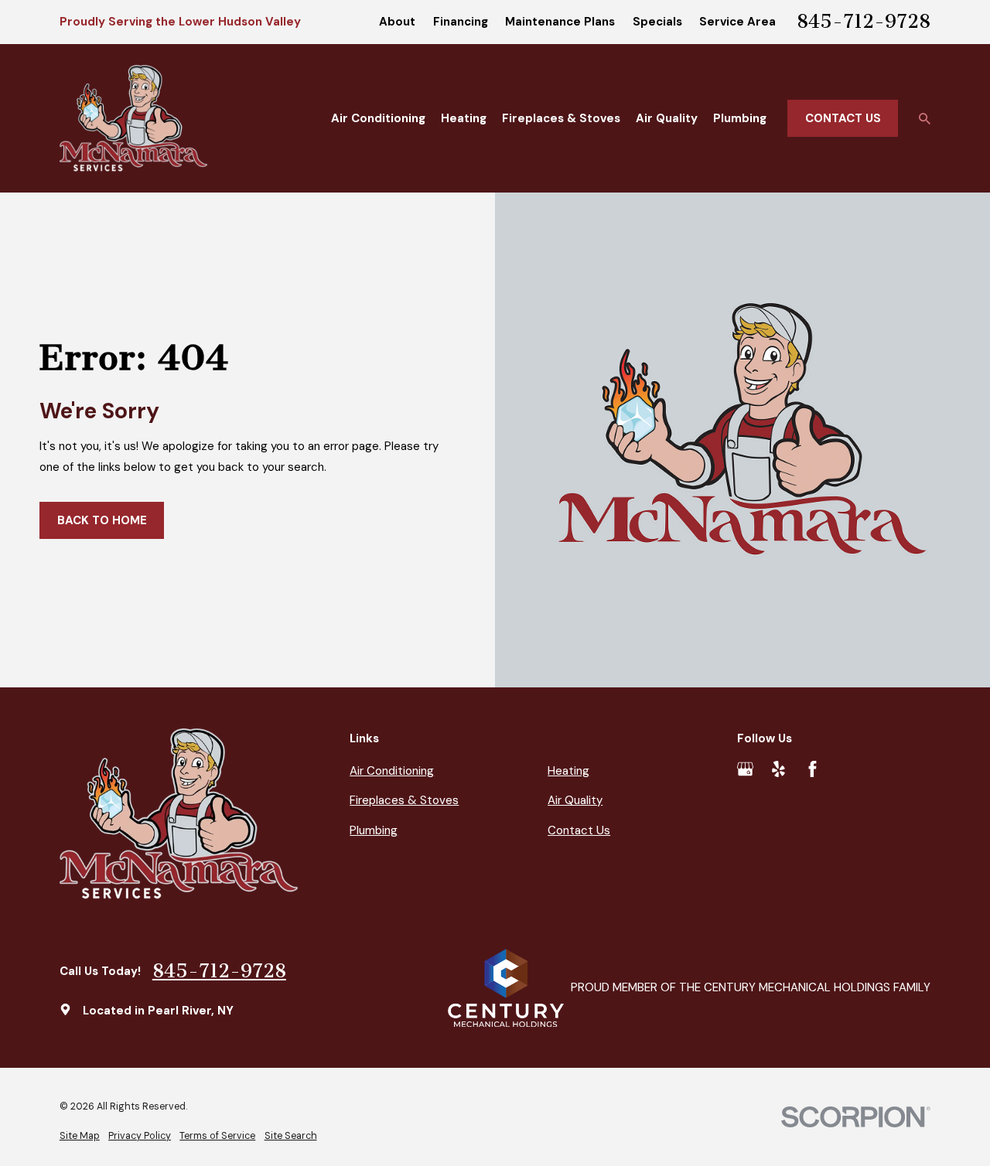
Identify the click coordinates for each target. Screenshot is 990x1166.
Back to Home (102, 520)
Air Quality (575, 800)
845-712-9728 (863, 22)
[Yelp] (778, 769)
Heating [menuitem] (463, 118)
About (397, 21)
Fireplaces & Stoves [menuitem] (561, 118)
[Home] (134, 118)
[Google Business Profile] (745, 769)
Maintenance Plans (560, 21)
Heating (568, 771)
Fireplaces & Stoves (404, 800)
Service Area (737, 21)
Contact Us (843, 118)
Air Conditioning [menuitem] (378, 118)
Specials (657, 21)
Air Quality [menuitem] (667, 118)
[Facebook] (812, 769)
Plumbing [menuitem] (739, 118)
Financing (460, 21)
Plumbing (374, 830)
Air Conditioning (392, 771)
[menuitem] (80, 1136)
